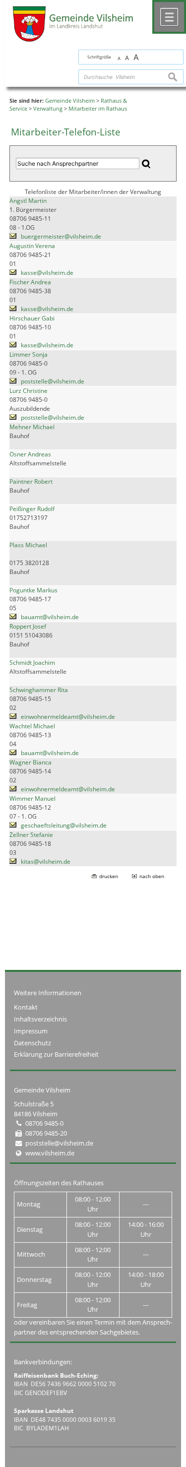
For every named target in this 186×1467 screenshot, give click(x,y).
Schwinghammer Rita (38, 690)
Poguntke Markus (33, 590)
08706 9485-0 (44, 1123)
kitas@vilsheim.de (45, 861)
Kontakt (26, 1007)
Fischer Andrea (30, 282)
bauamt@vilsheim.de (50, 617)
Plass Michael (28, 545)
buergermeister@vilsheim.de (61, 236)
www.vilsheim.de (49, 1152)
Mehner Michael (32, 427)
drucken (108, 876)
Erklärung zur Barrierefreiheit (56, 1054)
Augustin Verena (32, 246)
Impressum (31, 1030)
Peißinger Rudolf (32, 509)
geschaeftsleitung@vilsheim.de (64, 825)
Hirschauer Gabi (32, 318)
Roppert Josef (27, 626)
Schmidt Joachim (32, 662)
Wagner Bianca (30, 762)
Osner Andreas (30, 454)
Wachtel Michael (32, 726)
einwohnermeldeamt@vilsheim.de (68, 716)
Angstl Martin (28, 200)
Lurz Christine (28, 390)
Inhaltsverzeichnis (40, 1019)
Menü (169, 17)
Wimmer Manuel (32, 798)
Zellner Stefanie (31, 834)
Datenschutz (32, 1042)
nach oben (151, 876)
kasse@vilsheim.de (47, 272)
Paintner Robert (31, 481)
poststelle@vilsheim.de (52, 381)
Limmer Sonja (28, 354)
